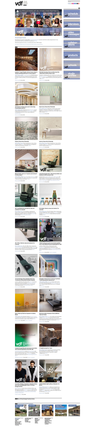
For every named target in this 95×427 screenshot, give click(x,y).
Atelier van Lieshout (43, 180)
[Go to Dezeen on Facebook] (76, 3)
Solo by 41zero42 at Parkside (46, 141)
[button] (79, 8)
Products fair (28, 44)
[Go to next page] (16, 47)
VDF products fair (43, 76)
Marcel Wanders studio (48, 389)
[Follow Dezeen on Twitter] (77, 3)
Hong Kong (32, 109)
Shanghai (49, 281)
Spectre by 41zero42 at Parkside (47, 106)
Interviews (37, 419)
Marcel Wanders (18, 388)
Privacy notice (48, 422)
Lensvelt (33, 213)
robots (31, 281)
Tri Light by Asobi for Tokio (45, 348)
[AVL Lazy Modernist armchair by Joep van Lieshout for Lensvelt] (26, 196)
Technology (27, 421)
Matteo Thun (45, 317)
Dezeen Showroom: (43, 316)
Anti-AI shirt (32, 405)
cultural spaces (30, 110)
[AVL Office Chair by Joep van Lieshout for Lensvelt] (26, 230)
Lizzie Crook (41, 80)
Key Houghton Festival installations (46, 407)
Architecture (28, 418)
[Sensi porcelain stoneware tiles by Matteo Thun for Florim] (50, 301)
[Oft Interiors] (26, 94)
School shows (34, 44)
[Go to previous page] (15, 47)
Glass (48, 386)
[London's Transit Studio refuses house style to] (26, 60)
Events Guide (18, 421)
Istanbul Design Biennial (20, 351)
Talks (36, 421)
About (38, 44)
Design (26, 420)
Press (41, 44)
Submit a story (48, 420)
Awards (17, 419)
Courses (17, 424)
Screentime (53, 248)
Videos (36, 422)
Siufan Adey (41, 252)
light (54, 351)
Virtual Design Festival (34, 39)
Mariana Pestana (31, 351)
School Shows (18, 423)
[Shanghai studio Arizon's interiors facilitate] (50, 266)
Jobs (16, 420)
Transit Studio (26, 75)
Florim (48, 316)
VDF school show (27, 285)
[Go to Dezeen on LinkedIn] (74, 3)
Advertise (47, 421)
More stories (26, 398)
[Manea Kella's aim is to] (26, 161)
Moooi (25, 390)
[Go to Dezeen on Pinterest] (72, 3)
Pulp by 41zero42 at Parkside (22, 141)
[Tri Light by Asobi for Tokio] (50, 335)
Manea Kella (25, 176)
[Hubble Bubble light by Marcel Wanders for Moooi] (50, 371)
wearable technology (31, 283)
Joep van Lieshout (24, 214)
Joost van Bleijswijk (28, 389)
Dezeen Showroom (43, 386)
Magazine (17, 418)
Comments (47, 419)
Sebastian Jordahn (18, 357)
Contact (47, 423)
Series (36, 418)
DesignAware (41, 247)
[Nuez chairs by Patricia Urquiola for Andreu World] (26, 301)
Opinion (36, 420)
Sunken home (72, 405)
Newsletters (48, 418)
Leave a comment (53, 252)
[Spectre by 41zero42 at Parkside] (50, 94)
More (16, 78)
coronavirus (29, 353)
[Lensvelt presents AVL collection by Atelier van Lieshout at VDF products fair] (50, 161)
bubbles (46, 391)
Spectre (40, 77)
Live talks (17, 44)
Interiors (27, 419)
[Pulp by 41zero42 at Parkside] (26, 129)
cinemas (16, 113)
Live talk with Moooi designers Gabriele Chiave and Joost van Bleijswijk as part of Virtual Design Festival (26, 385)
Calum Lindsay (18, 394)
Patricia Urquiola (33, 316)
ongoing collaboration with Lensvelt (52, 176)
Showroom (17, 422)
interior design (54, 283)
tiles (53, 109)
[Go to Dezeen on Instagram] (73, 3)
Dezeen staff (17, 80)
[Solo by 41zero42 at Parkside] (50, 129)
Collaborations (22, 44)
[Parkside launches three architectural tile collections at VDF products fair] (50, 60)
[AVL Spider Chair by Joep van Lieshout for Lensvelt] (50, 196)
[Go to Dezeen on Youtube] (78, 3)
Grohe (36, 40)
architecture (32, 176)
